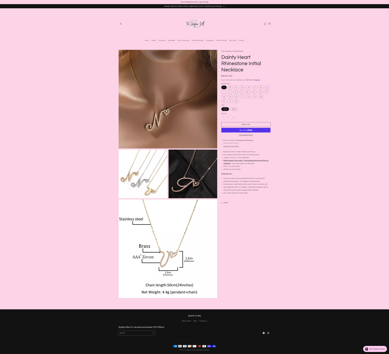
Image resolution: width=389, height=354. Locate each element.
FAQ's (195, 321)
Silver (234, 109)
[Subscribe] (153, 333)
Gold (225, 109)
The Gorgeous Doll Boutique (191, 349)
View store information (231, 146)
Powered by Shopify (204, 349)
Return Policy (186, 321)
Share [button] (226, 202)
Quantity (224, 113)
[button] (121, 24)
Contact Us (203, 321)
